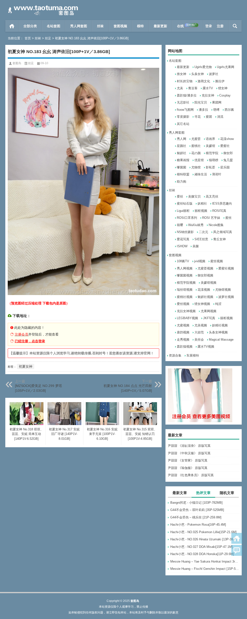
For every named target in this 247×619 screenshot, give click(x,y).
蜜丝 (228, 218)
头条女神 (197, 74)
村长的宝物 (184, 81)
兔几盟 (228, 160)
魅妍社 (181, 153)
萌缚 (216, 109)
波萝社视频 (226, 297)
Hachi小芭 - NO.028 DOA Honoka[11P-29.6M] (202, 554)
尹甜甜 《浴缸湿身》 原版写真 (189, 445)
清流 (220, 116)
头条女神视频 (218, 332)
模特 (140, 26)
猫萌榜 (213, 160)
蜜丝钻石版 (184, 203)
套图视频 (120, 26)
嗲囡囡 (181, 167)
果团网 (216, 102)
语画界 (210, 139)
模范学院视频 (186, 282)
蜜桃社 (196, 146)
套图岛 (17, 63)
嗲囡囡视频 (184, 275)
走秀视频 (183, 339)
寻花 (197, 116)
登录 (208, 26)
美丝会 (199, 339)
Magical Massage (221, 339)
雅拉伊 (220, 81)
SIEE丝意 (201, 239)
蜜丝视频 (216, 261)
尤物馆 (196, 167)
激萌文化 (204, 81)
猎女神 (222, 88)
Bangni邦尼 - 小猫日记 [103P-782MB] (196, 502)
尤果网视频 (208, 311)
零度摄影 (183, 116)
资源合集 (175, 355)
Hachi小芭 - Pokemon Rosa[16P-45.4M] (198, 524)
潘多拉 (203, 109)
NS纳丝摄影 (185, 232)
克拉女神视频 (186, 311)
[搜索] (235, 26)
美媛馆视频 (208, 282)
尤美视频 (200, 325)
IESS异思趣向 (222, 203)
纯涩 (218, 304)
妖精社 (202, 203)
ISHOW (182, 246)
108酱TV (183, 261)
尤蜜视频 (183, 325)
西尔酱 (229, 109)
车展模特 (192, 355)
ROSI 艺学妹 (211, 218)
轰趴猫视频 (184, 346)
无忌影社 (183, 102)
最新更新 (160, 26)
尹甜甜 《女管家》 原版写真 (187, 460)
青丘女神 (219, 239)
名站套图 (53, 26)
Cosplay (225, 95)
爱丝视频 (183, 304)
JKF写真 (209, 318)
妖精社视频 (220, 325)
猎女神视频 (202, 304)
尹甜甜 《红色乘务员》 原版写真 (191, 475)
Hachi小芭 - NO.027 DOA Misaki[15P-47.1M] (201, 547)
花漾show (227, 139)
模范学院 (212, 153)
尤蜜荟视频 (205, 268)
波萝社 (213, 74)
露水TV (208, 88)
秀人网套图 (78, 26)
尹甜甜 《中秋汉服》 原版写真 (189, 453)
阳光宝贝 (200, 102)
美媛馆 (210, 146)
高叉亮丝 (212, 196)
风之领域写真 (222, 232)
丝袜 (100, 26)
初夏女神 (25, 366)
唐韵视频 (183, 332)
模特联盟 (183, 174)
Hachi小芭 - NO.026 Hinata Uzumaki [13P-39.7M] (204, 539)
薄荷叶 (216, 174)
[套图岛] (42, 6)
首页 (12, 26)
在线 (187, 25)
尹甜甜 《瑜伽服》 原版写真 (187, 468)
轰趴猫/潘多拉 (187, 95)
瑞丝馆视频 (184, 289)
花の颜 (196, 153)
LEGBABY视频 (187, 318)
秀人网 (181, 139)
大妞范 (199, 332)
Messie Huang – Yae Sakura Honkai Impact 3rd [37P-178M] (204, 561)
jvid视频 (199, 261)
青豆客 (193, 88)
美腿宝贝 (194, 196)
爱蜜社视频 (226, 268)
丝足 (48, 38)
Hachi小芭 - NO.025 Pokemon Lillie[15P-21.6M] (203, 532)
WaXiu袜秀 (196, 225)
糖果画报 (183, 160)
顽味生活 (200, 174)
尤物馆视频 (223, 289)
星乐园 (225, 167)
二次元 (203, 232)
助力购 (181, 181)
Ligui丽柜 (183, 211)
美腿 (195, 246)
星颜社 (181, 146)
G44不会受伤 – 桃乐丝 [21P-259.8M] (195, 517)
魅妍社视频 (205, 297)
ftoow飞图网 (185, 109)
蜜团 (209, 116)
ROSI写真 (219, 211)
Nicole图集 (216, 225)
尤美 (180, 88)
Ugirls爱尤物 (203, 67)
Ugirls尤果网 (225, 67)
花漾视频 (204, 289)
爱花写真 (183, 239)
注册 (220, 26)
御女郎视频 (205, 275)
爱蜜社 (225, 146)
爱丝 (180, 196)
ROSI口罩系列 (187, 218)
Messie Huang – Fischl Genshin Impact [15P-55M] (204, 569)
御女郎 (228, 153)
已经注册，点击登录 (30, 341)
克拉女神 (208, 95)
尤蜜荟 (196, 139)
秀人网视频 (184, 268)
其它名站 (183, 124)
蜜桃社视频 (184, 297)
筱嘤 (180, 225)
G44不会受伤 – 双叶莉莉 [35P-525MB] (197, 510)
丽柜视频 (201, 211)
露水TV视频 (206, 346)
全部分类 (30, 26)
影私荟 (210, 167)
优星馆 (199, 160)
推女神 (181, 74)
